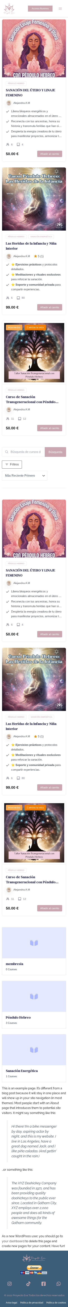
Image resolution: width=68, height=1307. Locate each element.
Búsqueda (55, 452)
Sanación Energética (41, 237)
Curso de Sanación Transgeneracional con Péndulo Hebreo (31, 399)
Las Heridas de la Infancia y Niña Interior (31, 246)
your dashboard (13, 1241)
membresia (14, 963)
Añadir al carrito (49, 153)
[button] (40, 9)
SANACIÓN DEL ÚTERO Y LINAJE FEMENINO (30, 92)
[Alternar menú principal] (60, 9)
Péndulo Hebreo (16, 83)
